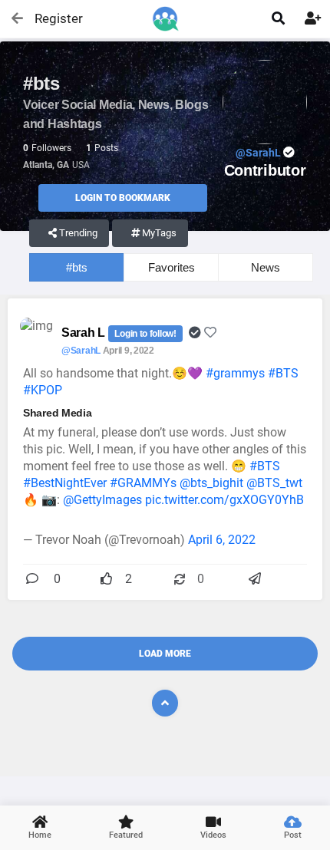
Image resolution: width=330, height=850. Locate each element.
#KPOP (42, 390)
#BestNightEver (65, 483)
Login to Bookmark (122, 198)
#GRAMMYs (143, 483)
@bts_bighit (211, 483)
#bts (76, 267)
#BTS (283, 373)
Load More (165, 653)
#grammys (235, 373)
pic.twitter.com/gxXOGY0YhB (224, 500)
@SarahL (81, 350)
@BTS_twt (274, 483)
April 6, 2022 (222, 539)
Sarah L (84, 332)
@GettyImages (102, 500)
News (265, 267)
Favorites (171, 267)
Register (52, 18)
